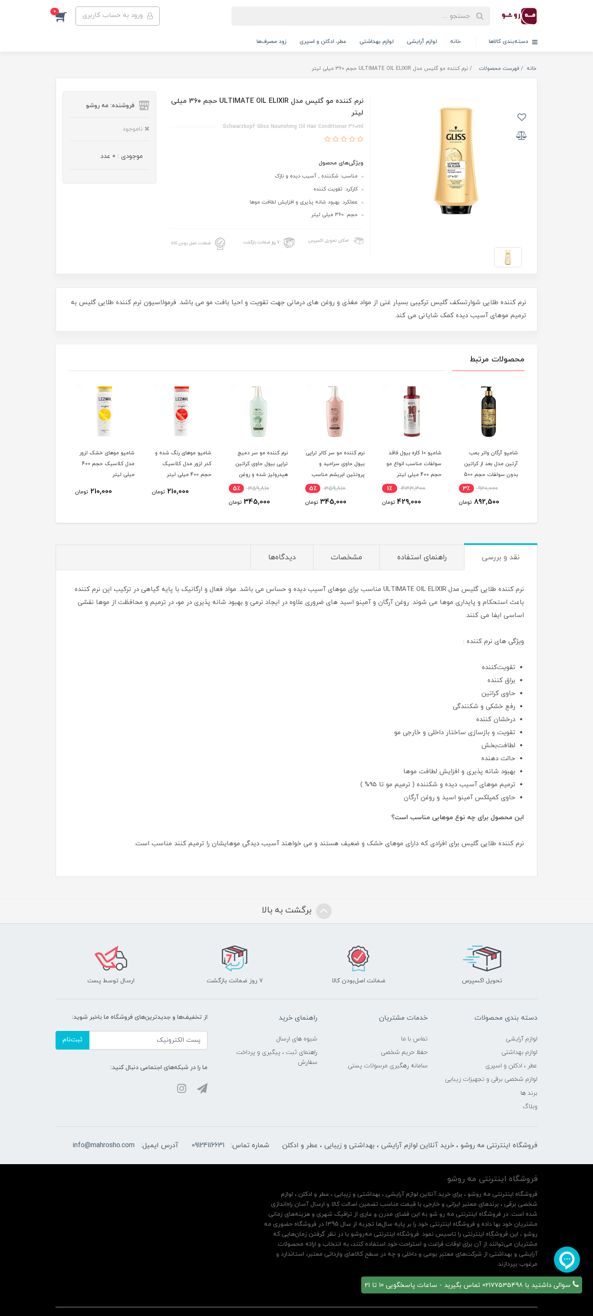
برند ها (529, 1093)
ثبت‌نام (72, 1039)
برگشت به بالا (288, 910)
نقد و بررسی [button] (501, 557)
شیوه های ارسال (296, 1039)
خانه (455, 42)
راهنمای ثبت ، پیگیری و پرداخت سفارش (276, 1057)
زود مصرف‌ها (272, 42)
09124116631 (207, 1145)
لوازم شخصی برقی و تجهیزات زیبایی (491, 1079)
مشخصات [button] (346, 557)
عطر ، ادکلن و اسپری (511, 1066)
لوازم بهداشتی (376, 42)
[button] (66, 16)
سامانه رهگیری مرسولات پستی (388, 1066)
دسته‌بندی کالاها (509, 42)
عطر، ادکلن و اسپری (323, 42)
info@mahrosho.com (103, 1145)
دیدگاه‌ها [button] (282, 557)
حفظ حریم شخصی (404, 1052)
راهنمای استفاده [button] (422, 557)
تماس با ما (414, 1039)
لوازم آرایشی (422, 42)
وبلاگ (530, 1107)
